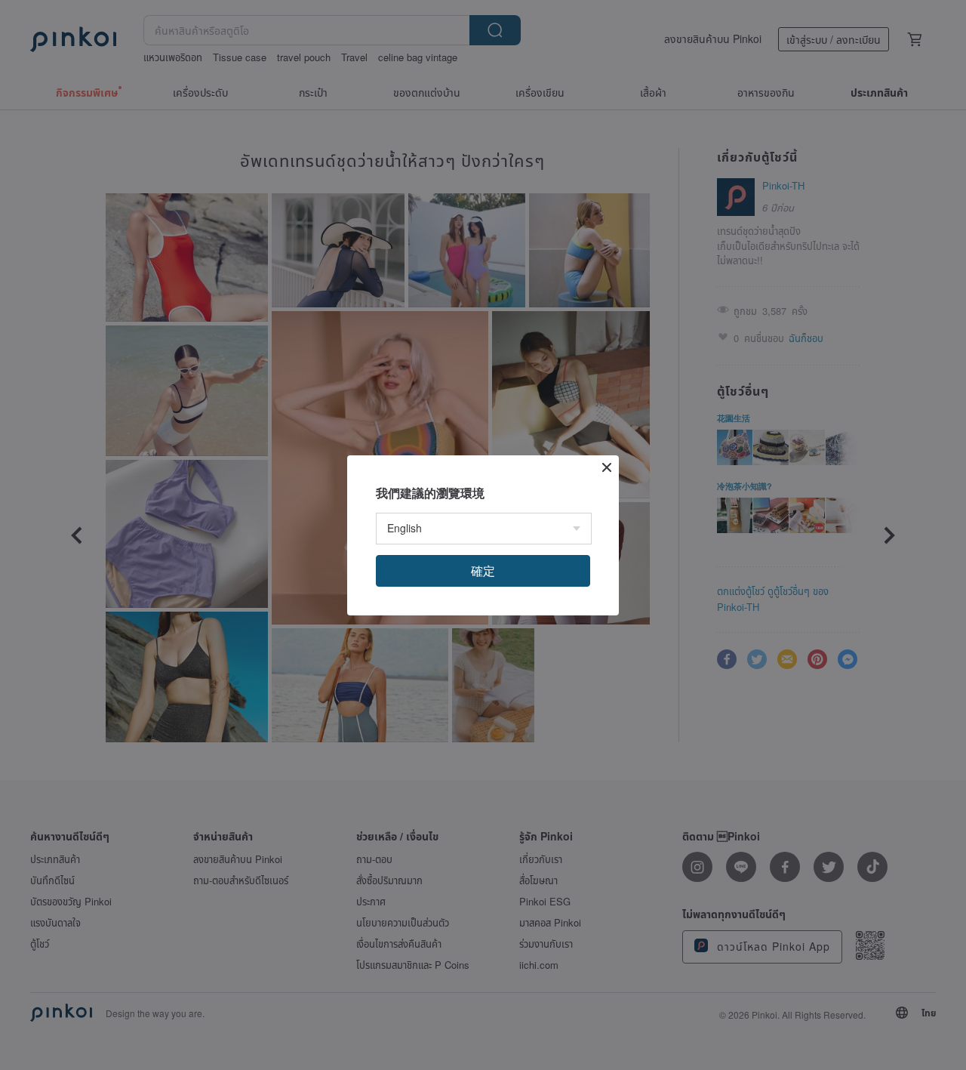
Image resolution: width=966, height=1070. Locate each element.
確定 (483, 570)
